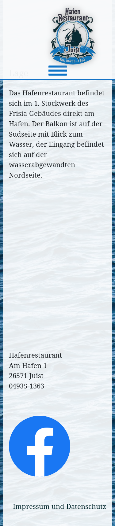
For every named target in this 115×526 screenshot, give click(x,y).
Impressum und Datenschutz (59, 506)
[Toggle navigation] (57, 70)
